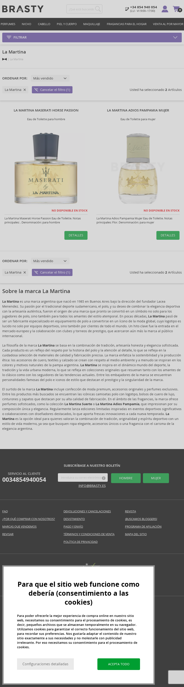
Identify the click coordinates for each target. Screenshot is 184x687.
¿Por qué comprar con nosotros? (28, 519)
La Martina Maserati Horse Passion (46, 110)
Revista (130, 511)
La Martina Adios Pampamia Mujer (138, 110)
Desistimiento (74, 519)
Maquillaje (91, 24)
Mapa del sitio (136, 534)
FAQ (5, 511)
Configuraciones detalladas (45, 664)
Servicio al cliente (24, 477)
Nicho (26, 24)
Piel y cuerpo (67, 24)
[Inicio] (4, 59)
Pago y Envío (73, 527)
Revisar (7, 534)
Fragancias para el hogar (127, 24)
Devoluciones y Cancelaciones (87, 511)
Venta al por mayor (168, 24)
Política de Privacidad (81, 542)
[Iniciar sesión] (165, 9)
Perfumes (8, 24)
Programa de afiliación (143, 527)
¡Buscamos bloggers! (141, 519)
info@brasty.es (92, 486)
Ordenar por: (14, 78)
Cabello (44, 24)
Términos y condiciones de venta (89, 534)
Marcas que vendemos (19, 527)
